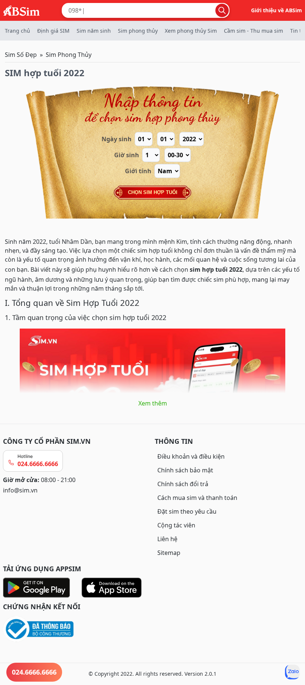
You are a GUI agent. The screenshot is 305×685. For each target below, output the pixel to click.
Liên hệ (167, 539)
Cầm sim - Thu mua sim (253, 30)
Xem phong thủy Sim (191, 30)
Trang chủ (17, 30)
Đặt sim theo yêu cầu (186, 511)
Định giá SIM (53, 30)
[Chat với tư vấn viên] (292, 672)
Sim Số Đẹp (21, 55)
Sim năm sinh (94, 30)
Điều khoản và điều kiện (191, 456)
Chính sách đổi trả (182, 484)
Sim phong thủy (138, 30)
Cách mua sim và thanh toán (197, 498)
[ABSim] (21, 10)
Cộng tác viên (176, 525)
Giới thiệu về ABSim (276, 10)
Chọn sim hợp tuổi (152, 192)
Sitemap (168, 553)
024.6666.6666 (37, 464)
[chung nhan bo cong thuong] (76, 629)
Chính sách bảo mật (185, 470)
